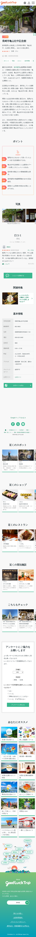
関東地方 (25, 857)
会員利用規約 (18, 917)
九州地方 (21, 430)
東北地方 (29, 852)
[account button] (29, 3)
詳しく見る (31, 250)
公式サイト (18, 377)
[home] (8, 3)
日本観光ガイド (13, 430)
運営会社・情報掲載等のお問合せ (18, 926)
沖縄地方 (8, 845)
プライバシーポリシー (18, 922)
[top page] (5, 430)
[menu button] (33, 3)
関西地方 (15, 852)
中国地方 (7, 853)
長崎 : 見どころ (7, 432)
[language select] (25, 3)
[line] (23, 424)
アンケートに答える (18, 705)
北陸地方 (19, 849)
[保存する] (34, 34)
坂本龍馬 (17, 67)
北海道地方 (28, 840)
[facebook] (13, 424)
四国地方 (12, 860)
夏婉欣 (9, 247)
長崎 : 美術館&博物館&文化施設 (22, 432)
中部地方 (20, 861)
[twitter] (18, 424)
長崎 (27, 430)
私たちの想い (18, 913)
